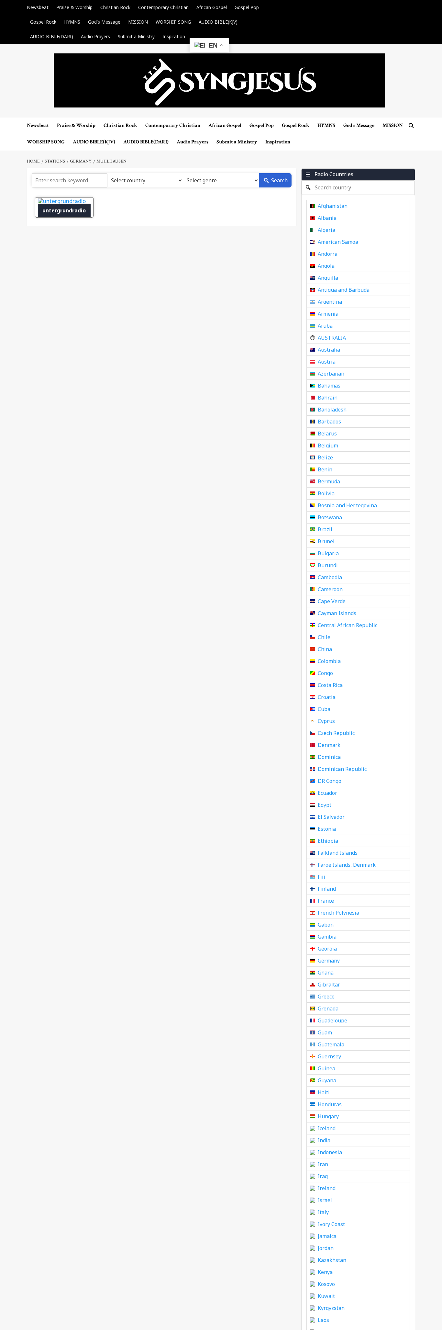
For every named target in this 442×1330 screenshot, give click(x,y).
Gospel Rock (43, 22)
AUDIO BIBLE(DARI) (51, 36)
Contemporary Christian (163, 7)
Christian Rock (115, 7)
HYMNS (72, 22)
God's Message (104, 22)
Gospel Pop (247, 7)
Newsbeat (38, 7)
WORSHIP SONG (173, 22)
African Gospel (211, 7)
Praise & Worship (74, 7)
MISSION (138, 22)
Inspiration (173, 36)
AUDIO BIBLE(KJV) (218, 22)
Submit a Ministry (136, 36)
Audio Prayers (95, 36)
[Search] (411, 125)
